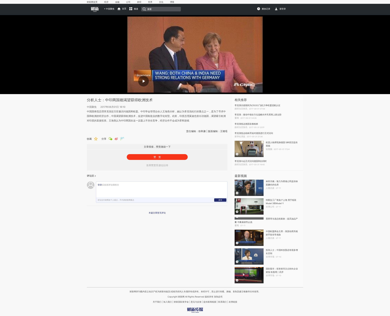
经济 (106, 2)
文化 (161, 2)
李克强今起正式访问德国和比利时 (251, 161)
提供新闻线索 (209, 302)
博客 (172, 2)
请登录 (282, 9)
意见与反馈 (196, 302)
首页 (124, 8)
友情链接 (233, 302)
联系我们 (222, 302)
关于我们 (157, 302)
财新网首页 (92, 2)
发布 (220, 200)
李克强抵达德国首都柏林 (246, 124)
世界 (150, 2)
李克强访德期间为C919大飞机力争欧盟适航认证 (257, 105)
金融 (117, 2)
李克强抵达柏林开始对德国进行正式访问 (254, 133)
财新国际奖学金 (181, 302)
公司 (128, 2)
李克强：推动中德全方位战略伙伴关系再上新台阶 (258, 114)
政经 (139, 2)
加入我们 (167, 302)
